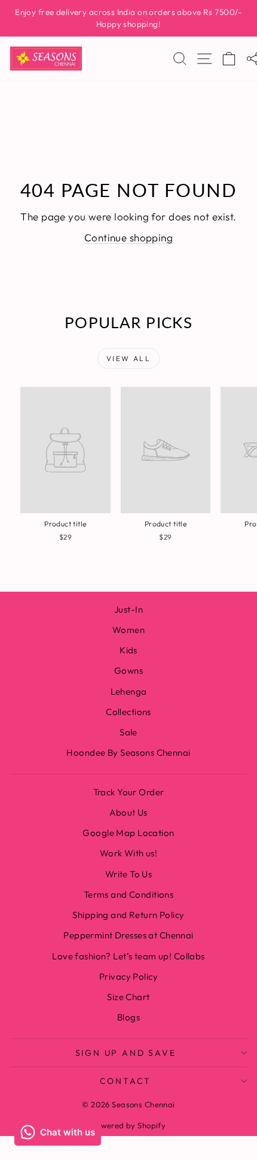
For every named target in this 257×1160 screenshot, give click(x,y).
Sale (128, 732)
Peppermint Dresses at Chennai (128, 935)
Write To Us (128, 874)
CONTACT (126, 1081)
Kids (128, 650)
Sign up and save (125, 1052)
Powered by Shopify (128, 1125)
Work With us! (129, 853)
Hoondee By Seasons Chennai (128, 752)
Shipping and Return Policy (128, 914)
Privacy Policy (128, 976)
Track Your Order (128, 792)
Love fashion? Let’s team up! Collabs (128, 956)
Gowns (128, 670)
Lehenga (129, 691)
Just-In (128, 609)
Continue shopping (128, 237)
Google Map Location (128, 832)
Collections (128, 711)
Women (128, 629)
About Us (128, 812)
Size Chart (128, 996)
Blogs (128, 1017)
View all (128, 358)
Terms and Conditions (129, 894)
